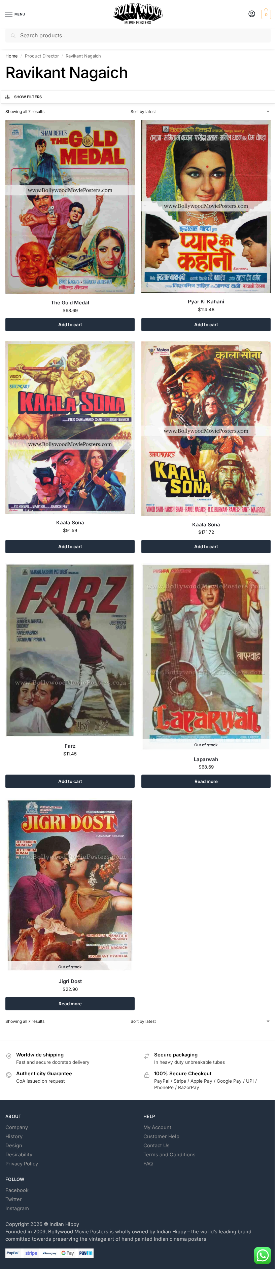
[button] (265, 14)
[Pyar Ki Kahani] (206, 206)
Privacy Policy (21, 1164)
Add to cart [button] (70, 324)
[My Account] (252, 14)
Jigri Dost (70, 981)
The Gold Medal (70, 302)
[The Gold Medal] (70, 207)
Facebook (17, 1190)
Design (13, 1146)
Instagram (17, 1208)
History (14, 1136)
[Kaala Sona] (70, 427)
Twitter (13, 1199)
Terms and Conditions (169, 1155)
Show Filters (28, 97)
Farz (70, 746)
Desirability (18, 1155)
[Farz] (70, 650)
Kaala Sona (70, 522)
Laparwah (206, 759)
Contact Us (156, 1146)
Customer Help (161, 1136)
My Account (157, 1127)
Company (16, 1127)
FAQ (148, 1164)
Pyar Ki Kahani (206, 301)
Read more (206, 781)
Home (11, 56)
